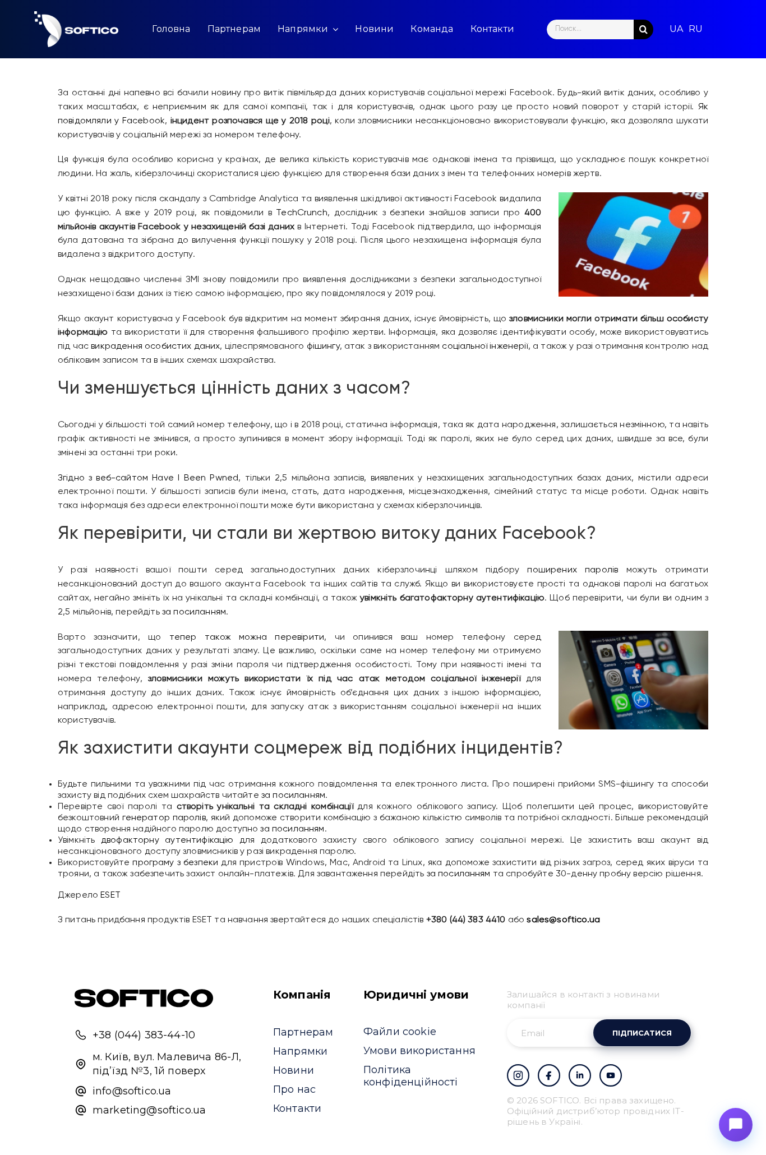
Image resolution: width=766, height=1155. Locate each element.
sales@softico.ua (563, 920)
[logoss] (76, 29)
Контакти (297, 1108)
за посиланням (194, 612)
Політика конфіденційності (410, 1076)
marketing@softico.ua (149, 1110)
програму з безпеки (175, 862)
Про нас (294, 1089)
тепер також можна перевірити (246, 637)
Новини (293, 1070)
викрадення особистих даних (155, 346)
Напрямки (300, 1051)
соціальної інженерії (485, 346)
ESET (110, 895)
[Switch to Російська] (695, 29)
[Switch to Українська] (676, 29)
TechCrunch (301, 213)
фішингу (323, 346)
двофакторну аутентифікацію (167, 840)
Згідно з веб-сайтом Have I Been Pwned (148, 478)
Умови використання (419, 1051)
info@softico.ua (132, 1091)
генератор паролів (164, 818)
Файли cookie (399, 1031)
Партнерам (303, 1032)
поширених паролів (572, 570)
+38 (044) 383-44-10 (144, 1035)
